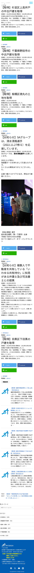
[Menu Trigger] (31, 2)
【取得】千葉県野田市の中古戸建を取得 (17, 494)
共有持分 (3, 517)
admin (8, 47)
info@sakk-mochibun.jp (18, 563)
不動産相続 (4, 532)
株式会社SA (10, 5)
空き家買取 (4, 528)
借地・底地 (4, 524)
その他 (2, 535)
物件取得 (5, 44)
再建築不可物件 (5, 521)
